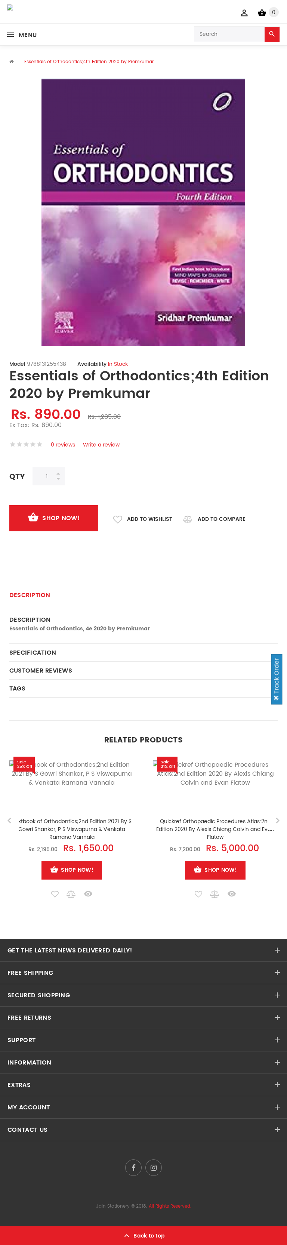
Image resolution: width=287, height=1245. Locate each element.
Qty (17, 476)
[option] (143, 212)
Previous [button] (9, 820)
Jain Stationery (113, 1206)
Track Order (277, 676)
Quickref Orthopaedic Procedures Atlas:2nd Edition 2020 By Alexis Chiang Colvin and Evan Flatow (215, 829)
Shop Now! (61, 518)
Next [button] (277, 820)
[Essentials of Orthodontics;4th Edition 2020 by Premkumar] (143, 212)
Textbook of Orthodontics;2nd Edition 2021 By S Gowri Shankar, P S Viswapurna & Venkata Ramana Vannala (72, 829)
